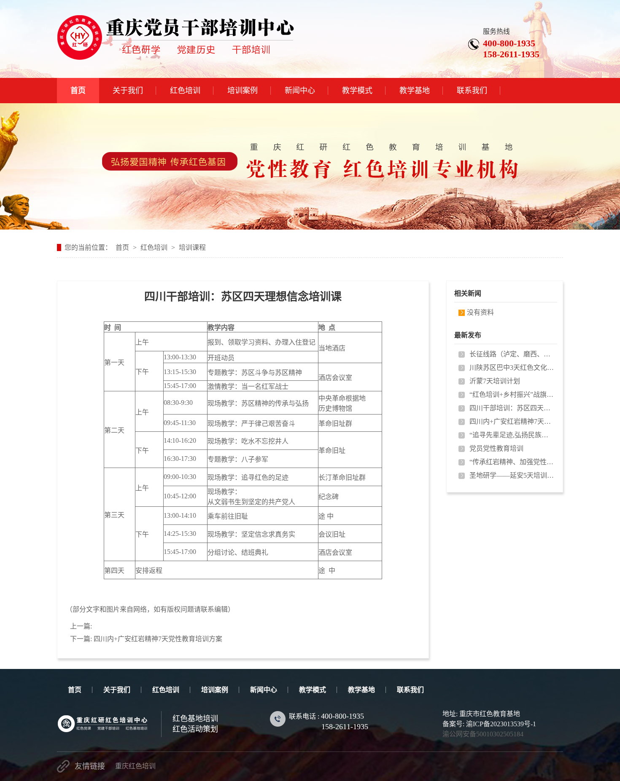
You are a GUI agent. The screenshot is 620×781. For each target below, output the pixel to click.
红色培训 (153, 247)
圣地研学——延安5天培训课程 (511, 475)
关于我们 (116, 689)
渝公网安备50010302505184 (482, 734)
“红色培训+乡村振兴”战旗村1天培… (511, 394)
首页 (122, 247)
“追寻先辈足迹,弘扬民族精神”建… (511, 435)
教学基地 (361, 689)
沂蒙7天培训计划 (494, 381)
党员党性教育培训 (496, 448)
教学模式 (312, 689)
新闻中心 (263, 689)
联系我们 (410, 689)
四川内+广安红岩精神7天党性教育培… (511, 421)
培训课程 (192, 247)
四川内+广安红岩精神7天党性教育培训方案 (158, 638)
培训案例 (214, 689)
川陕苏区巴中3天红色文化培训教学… (511, 367)
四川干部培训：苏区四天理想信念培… (511, 408)
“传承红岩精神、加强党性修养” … (511, 461)
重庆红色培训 (135, 766)
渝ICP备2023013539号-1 (501, 724)
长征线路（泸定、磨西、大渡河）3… (511, 354)
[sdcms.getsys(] (175, 55)
